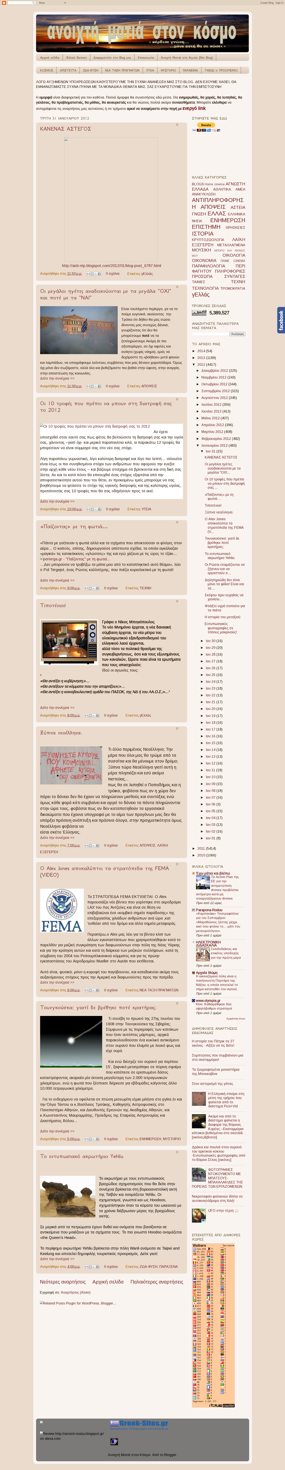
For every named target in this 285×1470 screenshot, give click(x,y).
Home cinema (215, 184)
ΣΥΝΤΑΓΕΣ (234, 276)
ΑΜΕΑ (240, 189)
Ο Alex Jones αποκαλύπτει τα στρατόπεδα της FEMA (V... (224, 525)
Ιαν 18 (211, 723)
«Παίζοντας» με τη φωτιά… (74, 526)
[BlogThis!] (92, 274)
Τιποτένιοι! (53, 605)
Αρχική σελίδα (49, 57)
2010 (201, 855)
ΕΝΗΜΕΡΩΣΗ (150, 1139)
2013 (201, 358)
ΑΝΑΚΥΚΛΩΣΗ (203, 194)
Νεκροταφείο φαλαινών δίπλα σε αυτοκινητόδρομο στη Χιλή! (217, 1198)
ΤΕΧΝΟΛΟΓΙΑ (205, 288)
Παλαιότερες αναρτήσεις (156, 1282)
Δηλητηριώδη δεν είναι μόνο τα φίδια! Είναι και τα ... (224, 584)
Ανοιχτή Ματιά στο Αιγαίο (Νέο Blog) (187, 57)
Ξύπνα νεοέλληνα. (61, 732)
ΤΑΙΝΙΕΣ (198, 282)
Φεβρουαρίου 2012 (216, 439)
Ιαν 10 (211, 777)
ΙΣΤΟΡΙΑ (202, 234)
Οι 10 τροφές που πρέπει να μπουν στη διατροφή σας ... (225, 483)
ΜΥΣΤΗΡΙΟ (168, 70)
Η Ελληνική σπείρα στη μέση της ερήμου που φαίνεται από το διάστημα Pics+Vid (226, 1100)
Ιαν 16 (211, 736)
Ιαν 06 (211, 804)
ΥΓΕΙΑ (150, 70)
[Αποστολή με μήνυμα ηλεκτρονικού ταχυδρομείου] (88, 274)
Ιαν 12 (211, 763)
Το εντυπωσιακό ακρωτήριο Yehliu (81, 1156)
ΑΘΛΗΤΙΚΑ (222, 189)
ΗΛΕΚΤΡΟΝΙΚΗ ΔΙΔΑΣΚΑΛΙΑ (208, 943)
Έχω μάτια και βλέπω (213, 873)
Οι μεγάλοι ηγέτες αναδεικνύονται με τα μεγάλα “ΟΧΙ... (223, 468)
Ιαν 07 (211, 797)
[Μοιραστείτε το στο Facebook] (99, 274)
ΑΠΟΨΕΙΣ (149, 386)
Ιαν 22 (211, 695)
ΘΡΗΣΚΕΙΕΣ (235, 228)
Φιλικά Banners (76, 57)
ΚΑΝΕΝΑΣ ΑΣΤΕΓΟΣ (65, 129)
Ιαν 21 (211, 702)
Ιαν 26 (211, 668)
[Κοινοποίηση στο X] (96, 274)
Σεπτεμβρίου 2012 (216, 391)
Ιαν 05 (211, 811)
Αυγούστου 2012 (215, 398)
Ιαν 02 (211, 831)
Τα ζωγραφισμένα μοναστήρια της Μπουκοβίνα (215, 1072)
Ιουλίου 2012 (211, 405)
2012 (201, 365)
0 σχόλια (112, 274)
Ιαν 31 (211, 451)
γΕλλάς (147, 274)
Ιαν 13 (211, 756)
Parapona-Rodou (209, 910)
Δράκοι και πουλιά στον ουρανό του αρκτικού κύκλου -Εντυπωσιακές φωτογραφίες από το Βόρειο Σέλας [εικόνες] (218, 1153)
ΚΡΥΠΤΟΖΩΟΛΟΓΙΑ (208, 240)
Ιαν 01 (211, 838)
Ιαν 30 (211, 641)
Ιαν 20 (211, 709)
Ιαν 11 (211, 770)
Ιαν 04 (211, 818)
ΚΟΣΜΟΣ (46, 70)
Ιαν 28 (211, 654)
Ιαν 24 (211, 682)
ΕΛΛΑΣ (217, 213)
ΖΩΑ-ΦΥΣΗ (90, 70)
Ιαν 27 (211, 661)
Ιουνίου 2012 (211, 411)
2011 (201, 848)
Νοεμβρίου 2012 (214, 377)
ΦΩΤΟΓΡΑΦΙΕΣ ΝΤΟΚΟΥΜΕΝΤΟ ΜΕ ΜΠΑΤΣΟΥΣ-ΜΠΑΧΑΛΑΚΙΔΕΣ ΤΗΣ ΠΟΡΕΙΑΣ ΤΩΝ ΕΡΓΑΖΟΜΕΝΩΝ (217, 1178)
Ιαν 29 (211, 648)
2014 (201, 351)
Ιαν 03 (211, 825)
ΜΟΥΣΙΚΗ (201, 250)
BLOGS (198, 184)
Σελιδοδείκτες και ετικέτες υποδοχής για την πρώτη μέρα (226, 953)
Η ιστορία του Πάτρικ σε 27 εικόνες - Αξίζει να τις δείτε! (213, 1043)
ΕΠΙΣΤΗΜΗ (206, 227)
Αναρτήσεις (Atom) (76, 1292)
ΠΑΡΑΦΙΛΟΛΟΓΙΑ (208, 265)
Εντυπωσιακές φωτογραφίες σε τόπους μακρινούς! (221, 628)
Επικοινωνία (146, 57)
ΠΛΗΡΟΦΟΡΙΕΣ (230, 271)
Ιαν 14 (211, 750)
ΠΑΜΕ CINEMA (233, 261)
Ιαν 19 (211, 716)
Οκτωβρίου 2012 (214, 384)
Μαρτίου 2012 (212, 432)
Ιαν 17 (211, 729)
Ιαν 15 (211, 743)
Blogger (170, 1455)
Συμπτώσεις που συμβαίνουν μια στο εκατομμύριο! (217, 1057)
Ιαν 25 (211, 675)
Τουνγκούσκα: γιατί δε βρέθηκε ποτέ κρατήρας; (98, 1007)
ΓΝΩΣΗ (199, 213)
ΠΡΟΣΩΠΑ (202, 276)
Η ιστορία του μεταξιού (222, 617)
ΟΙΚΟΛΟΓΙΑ (234, 255)
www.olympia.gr (208, 1001)
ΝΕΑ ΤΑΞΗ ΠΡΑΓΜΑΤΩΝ (122, 70)
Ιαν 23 (211, 688)
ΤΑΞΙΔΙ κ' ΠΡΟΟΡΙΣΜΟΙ (221, 70)
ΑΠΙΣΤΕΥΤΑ (68, 70)
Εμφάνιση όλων (236, 1018)
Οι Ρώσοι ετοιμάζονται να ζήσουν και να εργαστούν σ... (225, 569)
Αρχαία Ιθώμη (207, 973)
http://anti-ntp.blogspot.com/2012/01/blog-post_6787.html (111, 265)
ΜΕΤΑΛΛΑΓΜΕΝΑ (231, 245)
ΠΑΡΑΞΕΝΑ (190, 70)
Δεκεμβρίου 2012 (215, 371)
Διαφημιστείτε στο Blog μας (112, 57)
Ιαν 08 (211, 791)
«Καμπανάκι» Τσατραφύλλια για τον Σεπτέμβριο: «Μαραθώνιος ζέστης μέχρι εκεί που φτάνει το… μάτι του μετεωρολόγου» (218, 922)
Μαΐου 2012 (211, 418)
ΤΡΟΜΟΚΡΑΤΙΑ (232, 288)
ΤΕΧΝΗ (145, 588)
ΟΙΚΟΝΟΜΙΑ (204, 260)
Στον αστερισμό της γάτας (212, 1084)
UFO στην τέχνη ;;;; (223, 1211)
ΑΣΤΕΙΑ (238, 207)
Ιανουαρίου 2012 (215, 445)
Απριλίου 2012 (213, 425)
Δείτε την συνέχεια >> (57, 378)
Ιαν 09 (211, 784)
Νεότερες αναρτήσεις (63, 1282)
